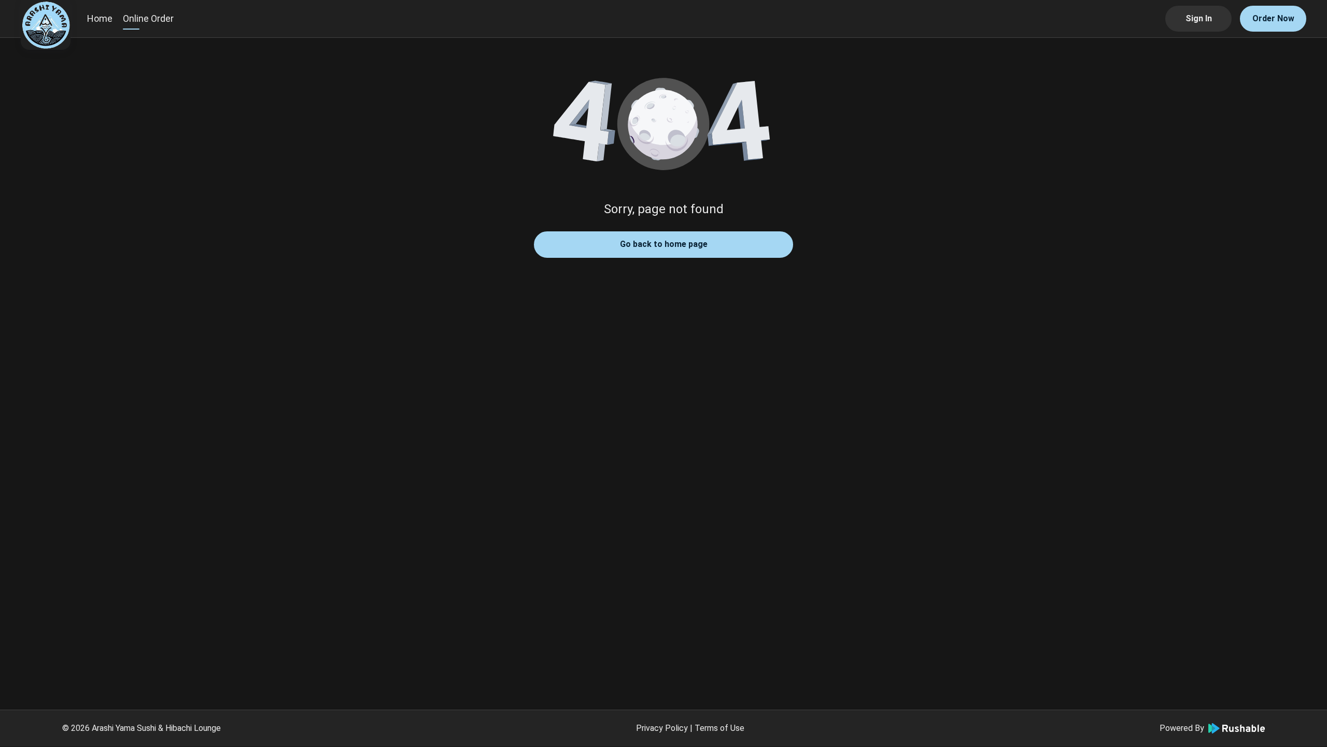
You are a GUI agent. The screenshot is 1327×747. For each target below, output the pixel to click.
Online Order (148, 18)
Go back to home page (664, 244)
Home (99, 18)
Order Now (1273, 18)
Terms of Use (719, 728)
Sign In (1198, 18)
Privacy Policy (662, 728)
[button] (663, 124)
